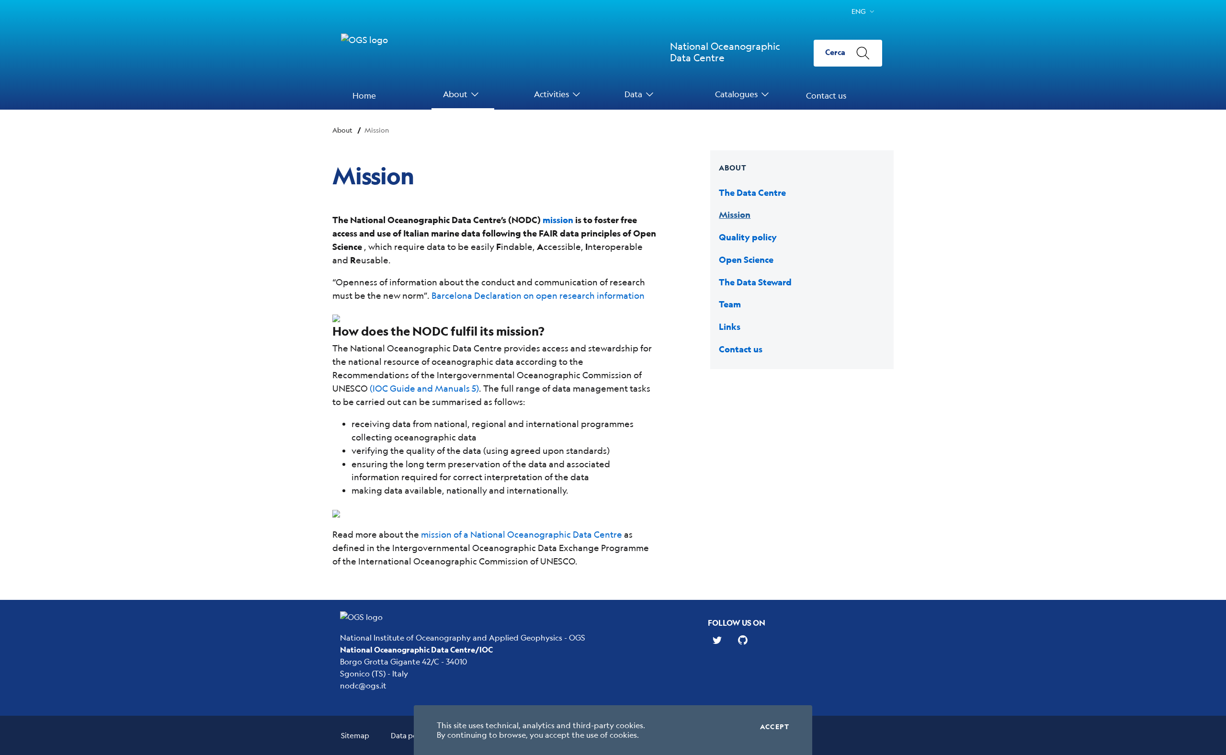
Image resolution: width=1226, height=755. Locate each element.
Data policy (410, 735)
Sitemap (355, 735)
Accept (774, 726)
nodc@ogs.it (363, 685)
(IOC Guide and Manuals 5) (424, 388)
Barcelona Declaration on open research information (538, 295)
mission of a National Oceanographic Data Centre (521, 534)
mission (558, 219)
